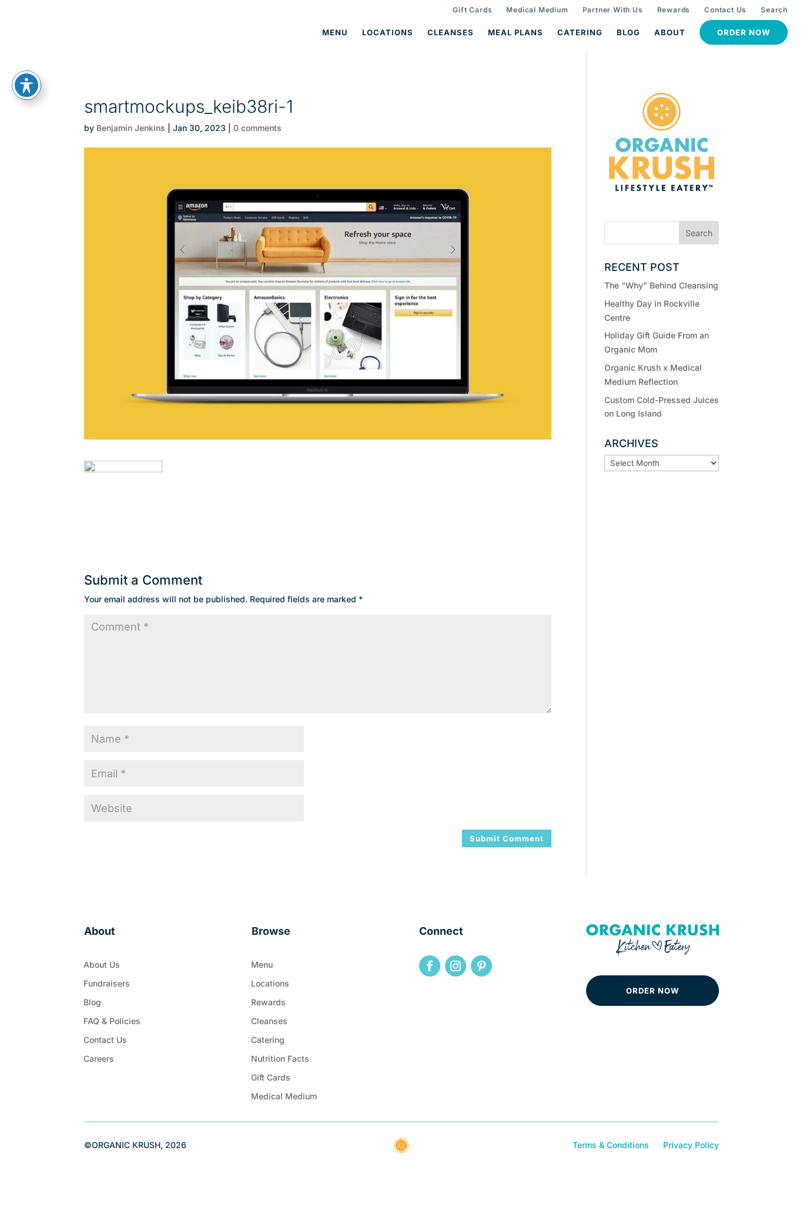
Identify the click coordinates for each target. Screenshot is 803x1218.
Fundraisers (106, 986)
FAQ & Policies (111, 1023)
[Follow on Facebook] (429, 966)
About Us (101, 967)
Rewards (674, 9)
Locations (387, 32)
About (669, 32)
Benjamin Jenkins (130, 128)
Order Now (743, 32)
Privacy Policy (691, 1145)
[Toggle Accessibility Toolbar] (26, 85)
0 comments (257, 128)
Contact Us (725, 9)
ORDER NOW (652, 990)
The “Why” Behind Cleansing (661, 285)
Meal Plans (515, 32)
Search (774, 9)
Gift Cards (472, 9)
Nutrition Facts (280, 1061)
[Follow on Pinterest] (481, 966)
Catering (580, 32)
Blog (628, 32)
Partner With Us (613, 9)
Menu (335, 32)
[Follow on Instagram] (455, 966)
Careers (98, 1061)
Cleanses (450, 32)
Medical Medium (537, 9)
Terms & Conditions (611, 1145)
